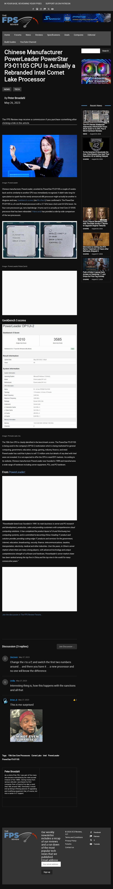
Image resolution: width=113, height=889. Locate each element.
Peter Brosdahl (16, 98)
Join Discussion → (67, 646)
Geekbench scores (25, 200)
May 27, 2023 (24, 657)
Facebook (97, 832)
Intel (45, 755)
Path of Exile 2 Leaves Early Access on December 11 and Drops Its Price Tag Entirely (94, 274)
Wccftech (41, 200)
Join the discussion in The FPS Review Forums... (22, 614)
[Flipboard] (37, 9)
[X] (48, 9)
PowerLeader (17, 472)
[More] (59, 110)
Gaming (86, 159)
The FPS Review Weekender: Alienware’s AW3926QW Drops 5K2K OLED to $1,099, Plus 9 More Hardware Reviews (95, 127)
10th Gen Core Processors (19, 755)
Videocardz (36, 211)
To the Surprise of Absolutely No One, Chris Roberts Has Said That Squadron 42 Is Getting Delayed (96, 154)
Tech (17, 89)
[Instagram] (41, 9)
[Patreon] (44, 9)
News (7, 89)
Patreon (96, 836)
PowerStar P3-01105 (10, 759)
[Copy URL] (52, 110)
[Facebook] (33, 9)
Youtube (97, 844)
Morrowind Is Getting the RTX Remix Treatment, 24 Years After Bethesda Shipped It (95, 249)
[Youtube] (52, 9)
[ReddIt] (39, 110)
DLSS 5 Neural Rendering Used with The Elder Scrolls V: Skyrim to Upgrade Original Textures (95, 223)
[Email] (45, 110)
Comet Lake (36, 755)
